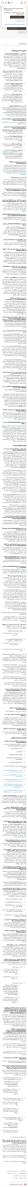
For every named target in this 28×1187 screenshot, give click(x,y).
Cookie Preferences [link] (22, 1173)
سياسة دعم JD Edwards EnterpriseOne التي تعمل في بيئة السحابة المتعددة (13, 780)
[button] (25, 3)
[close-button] (2, 1184)
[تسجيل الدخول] (6, 3)
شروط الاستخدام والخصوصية (12, 1171)
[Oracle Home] (21, 3)
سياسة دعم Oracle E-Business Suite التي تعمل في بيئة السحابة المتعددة (13, 771)
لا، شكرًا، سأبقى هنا (20, 20)
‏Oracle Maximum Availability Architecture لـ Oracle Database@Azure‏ (14, 836)
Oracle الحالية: (8, 150)
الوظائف (8, 1173)
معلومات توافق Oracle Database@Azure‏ (14, 418)
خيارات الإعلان (14, 1173)
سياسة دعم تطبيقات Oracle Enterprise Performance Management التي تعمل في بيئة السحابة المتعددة (12, 785)
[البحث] (12, 3)
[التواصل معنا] (3, 3)
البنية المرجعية (6, 829)
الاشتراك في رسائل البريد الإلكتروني (20, 1175)
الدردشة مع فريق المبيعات (16, 1184)
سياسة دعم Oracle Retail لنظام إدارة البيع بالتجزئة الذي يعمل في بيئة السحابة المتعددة (13, 791)
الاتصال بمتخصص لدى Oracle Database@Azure (16, 28)
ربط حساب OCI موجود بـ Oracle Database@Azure (15, 552)
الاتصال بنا (15, 1178)
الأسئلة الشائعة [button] (22, 43)
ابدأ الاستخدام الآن (22, 32)
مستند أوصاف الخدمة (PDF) (12, 122)
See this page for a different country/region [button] (14, 24)
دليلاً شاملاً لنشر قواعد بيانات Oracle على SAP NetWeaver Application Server (14, 426)
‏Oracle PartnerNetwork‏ (18, 208)
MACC (13, 130)
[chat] (25, 1184)
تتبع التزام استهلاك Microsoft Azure (14, 571)
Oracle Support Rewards (13, 561)
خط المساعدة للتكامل (22, 1178)
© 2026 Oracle (23, 1171)
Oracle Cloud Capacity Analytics (18, 927)
